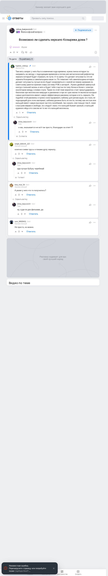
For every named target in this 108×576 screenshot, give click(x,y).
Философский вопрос (31, 32)
